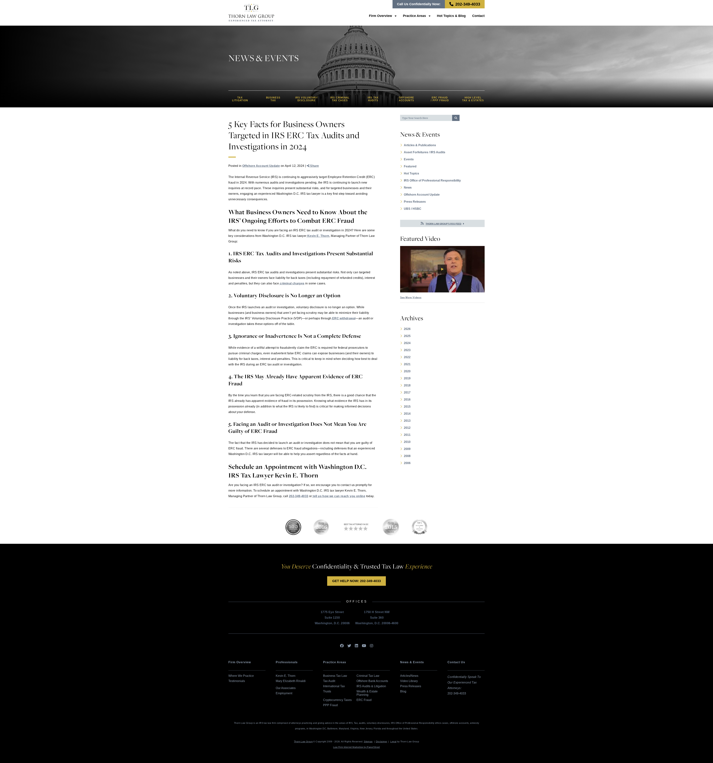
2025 (407, 336)
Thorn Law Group (303, 741)
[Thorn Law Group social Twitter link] (349, 646)
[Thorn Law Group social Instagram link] (371, 646)
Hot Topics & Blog (451, 16)
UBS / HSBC (412, 208)
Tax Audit (329, 681)
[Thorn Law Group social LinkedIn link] (356, 646)
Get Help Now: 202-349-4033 (356, 581)
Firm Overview (380, 16)
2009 (407, 449)
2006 (407, 463)
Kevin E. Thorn (285, 675)
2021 (407, 364)
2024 (407, 343)
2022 (407, 357)
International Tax (334, 686)
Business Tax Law (335, 675)
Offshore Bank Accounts (372, 681)
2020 (407, 371)
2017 (407, 392)
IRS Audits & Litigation (371, 686)
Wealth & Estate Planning (367, 693)
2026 (407, 329)
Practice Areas (414, 16)
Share (314, 165)
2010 (407, 441)
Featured (410, 166)
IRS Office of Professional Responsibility (432, 180)
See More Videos (410, 297)
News (408, 187)
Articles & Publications (420, 145)
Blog (403, 691)
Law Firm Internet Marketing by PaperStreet (356, 747)
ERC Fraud (364, 700)
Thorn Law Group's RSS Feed (443, 224)
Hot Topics (411, 173)
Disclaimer (381, 741)
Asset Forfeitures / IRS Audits (424, 152)
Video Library (409, 681)
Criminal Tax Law (367, 675)
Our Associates (286, 688)
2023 (407, 350)
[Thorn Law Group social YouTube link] (364, 646)
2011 (407, 434)
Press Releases (415, 201)
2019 (407, 378)
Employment (284, 693)
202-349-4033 (467, 4)
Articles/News (409, 675)
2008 (407, 456)
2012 (407, 427)
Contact (478, 16)
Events (409, 159)
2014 (407, 413)
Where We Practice (241, 675)
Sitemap (368, 741)
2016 (407, 399)
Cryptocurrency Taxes (337, 700)
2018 (407, 385)
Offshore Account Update (261, 165)
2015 (407, 406)
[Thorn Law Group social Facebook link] (342, 646)
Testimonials (236, 681)
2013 (407, 420)
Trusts (327, 691)
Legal (393, 741)
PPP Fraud (330, 705)
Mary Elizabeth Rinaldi (291, 681)
